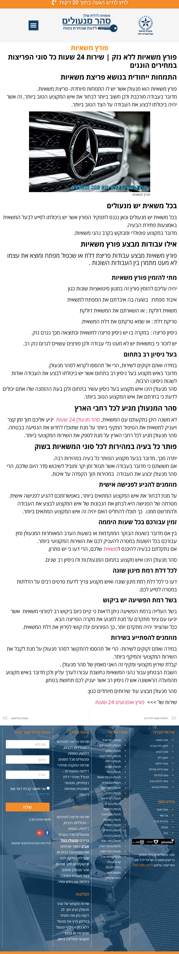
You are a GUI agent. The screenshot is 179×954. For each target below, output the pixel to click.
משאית (110, 548)
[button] (33, 25)
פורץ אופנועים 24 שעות (120, 702)
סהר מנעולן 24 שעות (78, 419)
